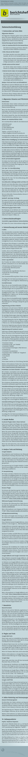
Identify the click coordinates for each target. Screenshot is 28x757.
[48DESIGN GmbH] (3, 749)
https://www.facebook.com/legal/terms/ (13, 367)
